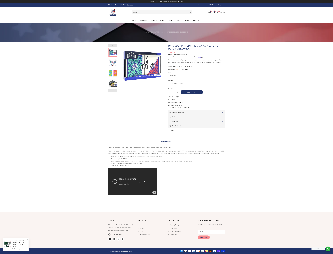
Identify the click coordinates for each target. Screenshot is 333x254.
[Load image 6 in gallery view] (112, 52)
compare (181, 97)
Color (169, 72)
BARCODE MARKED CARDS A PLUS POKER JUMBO (19, 244)
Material (170, 80)
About (142, 228)
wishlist (172, 97)
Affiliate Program (145, 234)
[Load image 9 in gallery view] (112, 83)
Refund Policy (174, 234)
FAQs (141, 231)
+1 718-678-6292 (116, 234)
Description (166, 142)
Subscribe (204, 237)
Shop (153, 20)
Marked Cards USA (178, 102)
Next (112, 90)
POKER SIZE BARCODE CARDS (181, 107)
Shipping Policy (174, 225)
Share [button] (172, 130)
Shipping (170, 54)
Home (145, 32)
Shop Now (130, 5)
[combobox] (162, 12)
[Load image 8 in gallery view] (112, 73)
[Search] (190, 12)
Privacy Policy (174, 228)
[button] (221, 12)
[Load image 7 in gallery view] (112, 62)
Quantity (170, 89)
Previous (112, 45)
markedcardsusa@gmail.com (119, 230)
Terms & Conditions (175, 231)
